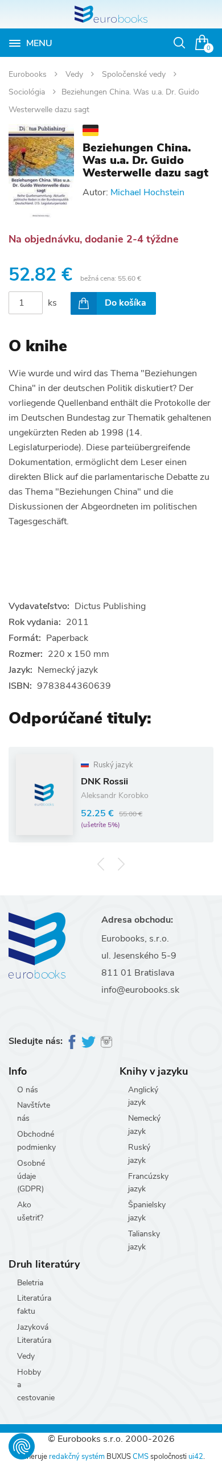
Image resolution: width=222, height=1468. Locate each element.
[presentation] (101, 864)
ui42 (195, 1456)
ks (52, 303)
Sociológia (28, 92)
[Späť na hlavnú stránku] (111, 14)
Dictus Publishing (110, 606)
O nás (27, 1089)
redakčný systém (77, 1456)
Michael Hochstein (147, 192)
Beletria (30, 1282)
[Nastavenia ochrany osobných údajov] (22, 1446)
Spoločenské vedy (135, 74)
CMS (141, 1456)
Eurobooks (29, 74)
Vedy (75, 74)
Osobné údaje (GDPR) (31, 1176)
